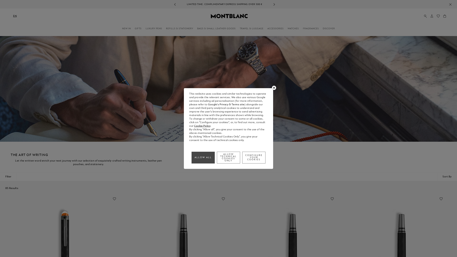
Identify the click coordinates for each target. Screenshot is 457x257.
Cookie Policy (202, 126)
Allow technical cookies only (228, 157)
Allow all (203, 158)
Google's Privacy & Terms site (226, 105)
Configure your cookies (254, 157)
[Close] (274, 88)
